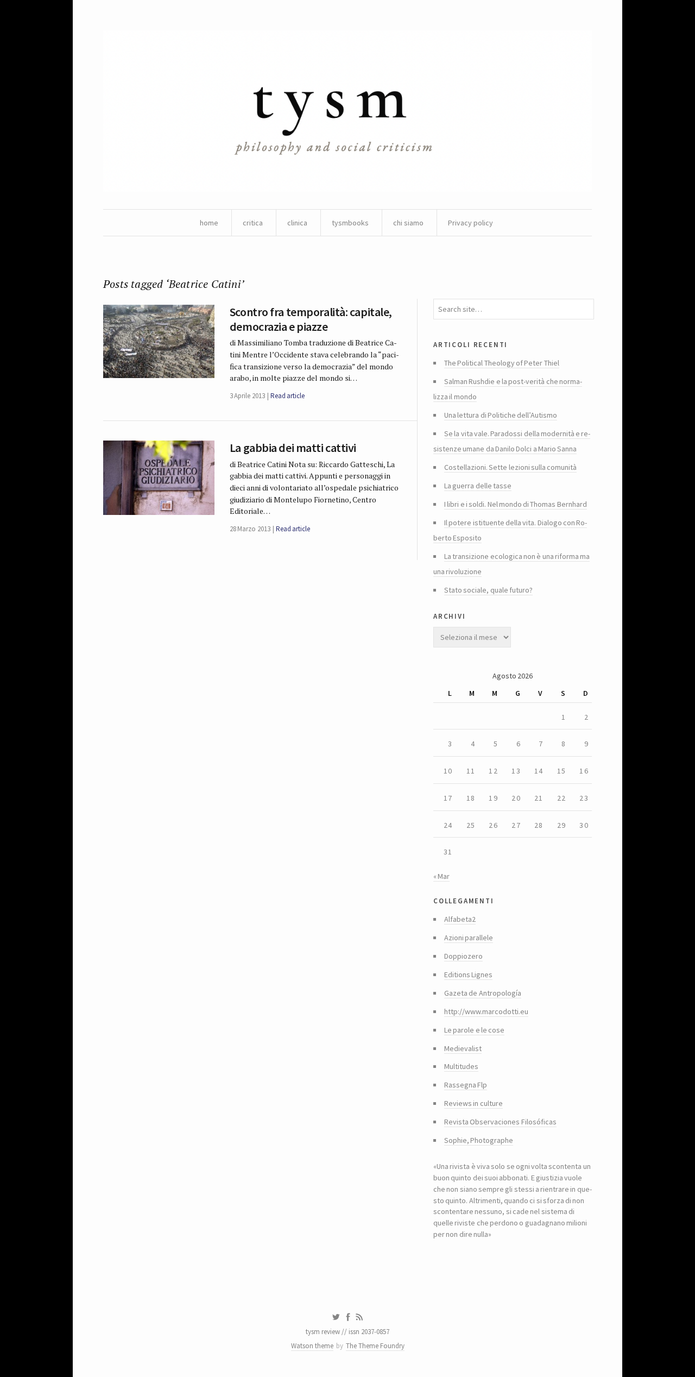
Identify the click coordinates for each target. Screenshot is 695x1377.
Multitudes (461, 1066)
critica (253, 223)
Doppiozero (463, 956)
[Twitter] (336, 1317)
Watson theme (312, 1345)
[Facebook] (348, 1317)
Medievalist (463, 1048)
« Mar (441, 876)
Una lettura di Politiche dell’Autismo (500, 415)
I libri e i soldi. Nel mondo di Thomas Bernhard (515, 504)
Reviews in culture (473, 1103)
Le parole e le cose (474, 1030)
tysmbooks (350, 223)
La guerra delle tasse (477, 486)
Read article (287, 395)
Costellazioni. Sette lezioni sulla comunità (510, 467)
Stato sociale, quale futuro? (488, 590)
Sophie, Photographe (478, 1140)
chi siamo (408, 223)
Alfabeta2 (460, 919)
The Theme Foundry (375, 1345)
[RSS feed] (359, 1317)
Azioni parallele (468, 937)
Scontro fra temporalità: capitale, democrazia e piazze (311, 319)
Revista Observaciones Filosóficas (500, 1122)
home (209, 223)
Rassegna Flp (465, 1085)
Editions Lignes (468, 974)
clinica (297, 223)
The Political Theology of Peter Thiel (501, 363)
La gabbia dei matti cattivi (293, 447)
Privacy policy (470, 223)
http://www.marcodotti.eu (486, 1011)
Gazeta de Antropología (482, 993)
